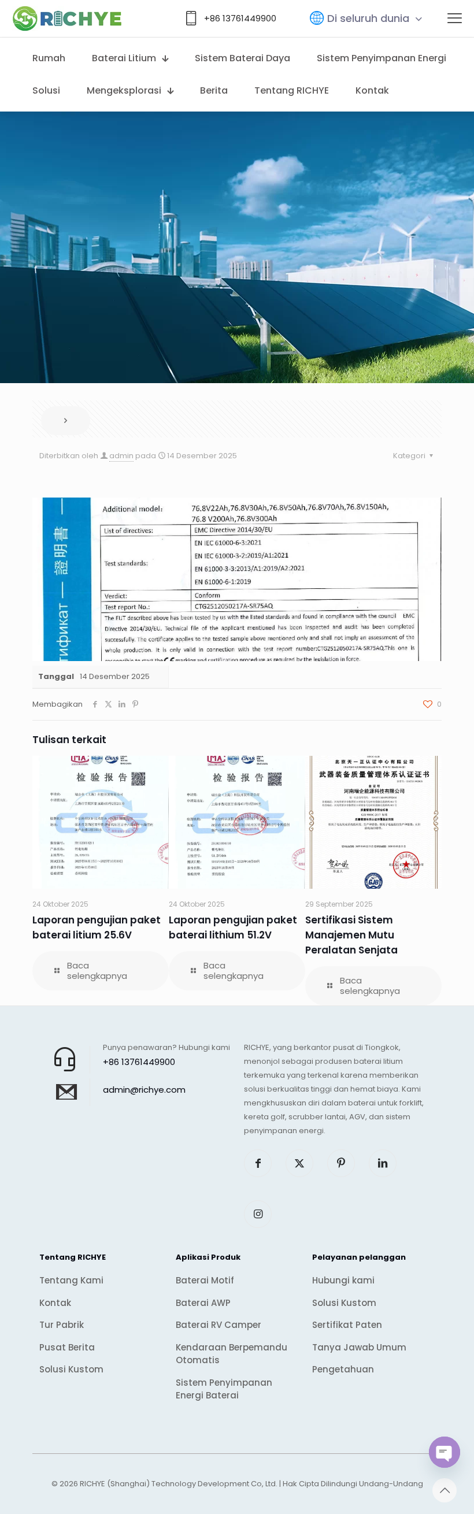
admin (121, 455)
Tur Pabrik (61, 1325)
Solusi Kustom (71, 1369)
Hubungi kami (343, 1280)
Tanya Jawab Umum (359, 1347)
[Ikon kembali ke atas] (444, 1490)
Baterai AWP (203, 1303)
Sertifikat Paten (347, 1325)
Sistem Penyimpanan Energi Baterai (224, 1389)
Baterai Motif (205, 1280)
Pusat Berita (67, 1347)
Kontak (55, 1303)
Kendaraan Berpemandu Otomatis (231, 1354)
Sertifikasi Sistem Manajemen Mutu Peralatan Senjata (351, 935)
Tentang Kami (71, 1280)
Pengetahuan (343, 1369)
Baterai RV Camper (218, 1325)
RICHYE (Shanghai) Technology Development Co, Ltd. (178, 1483)
